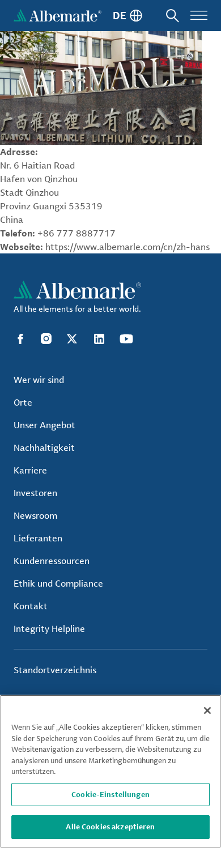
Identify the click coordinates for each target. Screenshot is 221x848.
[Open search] (172, 15)
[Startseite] (57, 15)
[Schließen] (207, 710)
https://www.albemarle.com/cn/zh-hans (127, 246)
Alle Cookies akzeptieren (110, 826)
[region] (110, 771)
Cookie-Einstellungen (110, 794)
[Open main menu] (198, 15)
